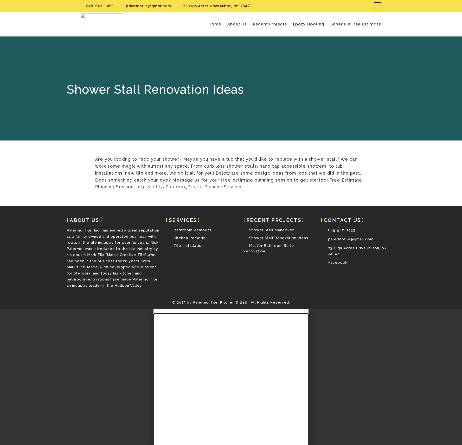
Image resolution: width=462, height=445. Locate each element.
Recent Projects (270, 24)
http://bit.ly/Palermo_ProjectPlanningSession (188, 186)
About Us (237, 24)
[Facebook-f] (377, 6)
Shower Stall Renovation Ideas (278, 238)
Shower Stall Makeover (271, 230)
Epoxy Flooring (308, 24)
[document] (231, 377)
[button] (231, 311)
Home (215, 24)
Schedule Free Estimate (355, 24)
